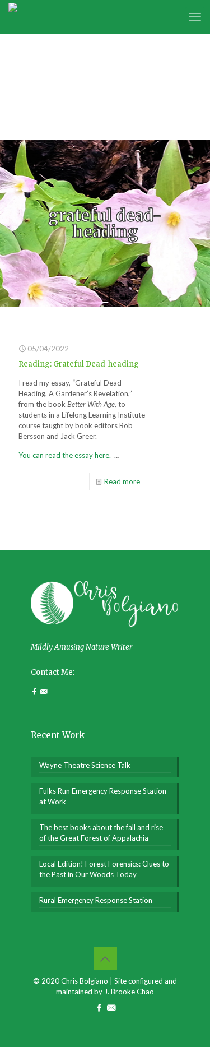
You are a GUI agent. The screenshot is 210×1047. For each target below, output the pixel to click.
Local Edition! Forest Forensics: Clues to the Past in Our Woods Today (104, 869)
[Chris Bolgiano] (12, 17)
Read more (122, 481)
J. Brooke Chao (129, 991)
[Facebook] (35, 691)
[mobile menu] (194, 16)
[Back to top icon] (105, 958)
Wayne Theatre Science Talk (84, 765)
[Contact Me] (43, 691)
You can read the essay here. (65, 455)
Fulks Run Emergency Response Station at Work (102, 796)
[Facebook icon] (99, 1007)
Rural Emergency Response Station (95, 900)
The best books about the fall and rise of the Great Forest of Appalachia (101, 832)
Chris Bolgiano (84, 980)
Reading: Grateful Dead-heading (78, 364)
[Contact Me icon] (111, 1007)
